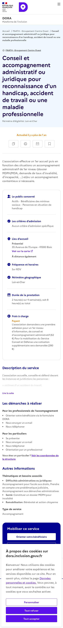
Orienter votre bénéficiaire (31, 536)
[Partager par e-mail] (37, 143)
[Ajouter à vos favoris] (49, 143)
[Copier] (13, 143)
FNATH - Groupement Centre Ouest (30, 30)
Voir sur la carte (21, 251)
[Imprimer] (25, 143)
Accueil (6, 30)
